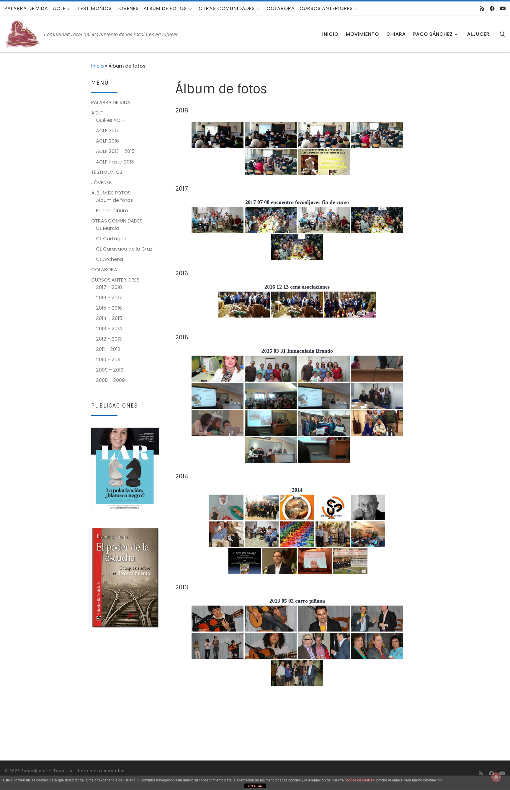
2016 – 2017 (109, 297)
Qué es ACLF (110, 120)
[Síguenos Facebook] (492, 8)
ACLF (97, 112)
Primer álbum (112, 210)
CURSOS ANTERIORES (115, 280)
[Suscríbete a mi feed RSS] (482, 8)
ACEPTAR (255, 786)
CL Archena (109, 259)
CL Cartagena (113, 238)
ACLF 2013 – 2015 (115, 151)
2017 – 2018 (109, 287)
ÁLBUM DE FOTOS (110, 192)
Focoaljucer (35, 770)
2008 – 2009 (110, 380)
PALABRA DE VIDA (110, 102)
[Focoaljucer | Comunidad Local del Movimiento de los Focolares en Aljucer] (23, 34)
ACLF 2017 (107, 130)
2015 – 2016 (109, 308)
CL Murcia (107, 228)
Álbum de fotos (114, 200)
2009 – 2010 (109, 370)
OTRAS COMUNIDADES (116, 220)
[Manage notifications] (496, 777)
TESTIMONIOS (106, 172)
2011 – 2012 (108, 349)
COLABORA (104, 269)
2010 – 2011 (108, 359)
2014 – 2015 (109, 318)
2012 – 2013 (109, 339)
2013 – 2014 (109, 328)
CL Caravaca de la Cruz (124, 249)
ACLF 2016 (107, 141)
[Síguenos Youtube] (503, 8)
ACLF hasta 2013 (115, 161)
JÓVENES (101, 182)
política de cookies (360, 780)
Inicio (97, 66)
